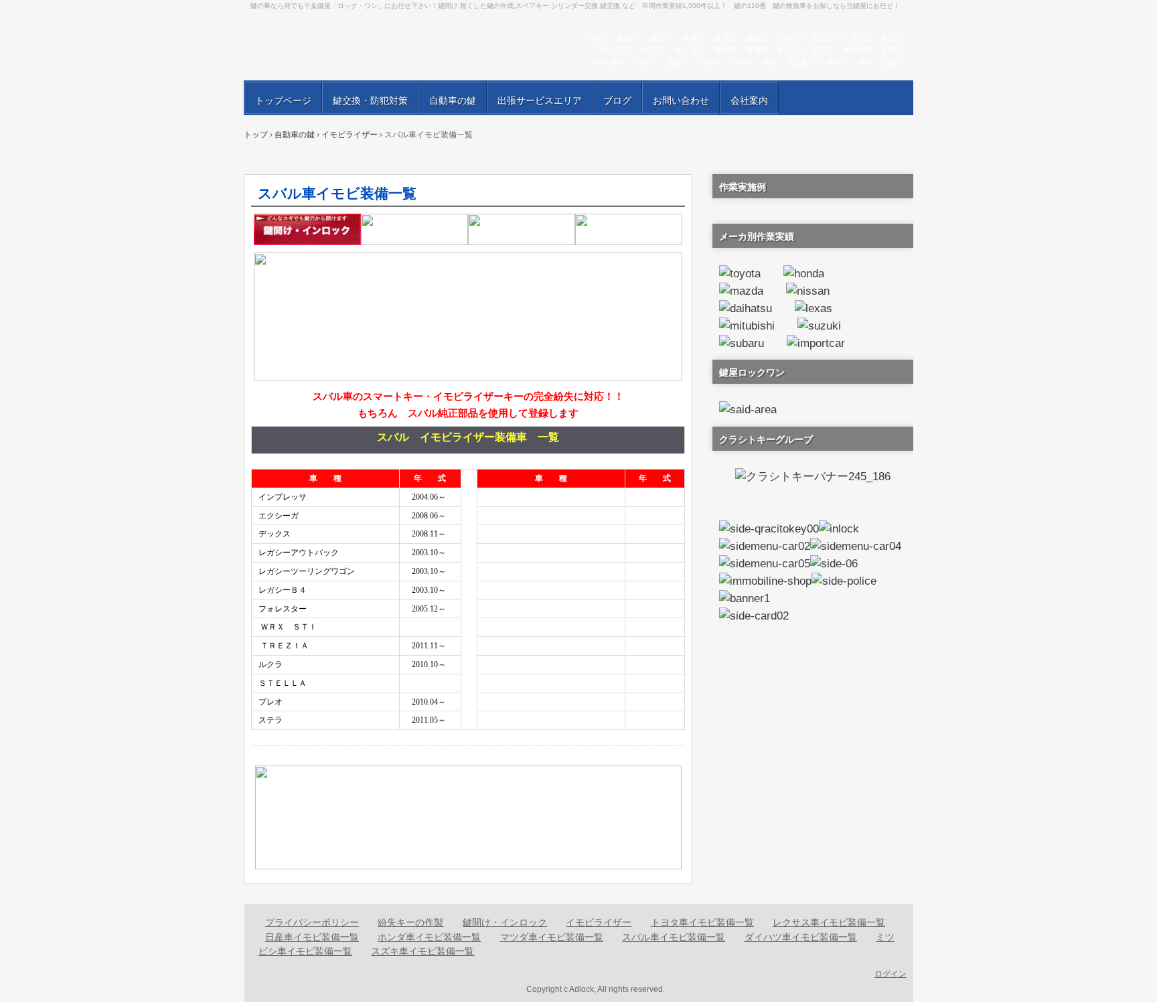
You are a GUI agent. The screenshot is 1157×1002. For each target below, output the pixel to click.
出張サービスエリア (539, 100)
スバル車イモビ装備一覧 (673, 937)
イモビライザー (598, 922)
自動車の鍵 (452, 100)
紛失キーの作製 (410, 922)
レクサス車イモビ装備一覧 (829, 922)
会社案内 (749, 100)
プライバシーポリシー (312, 922)
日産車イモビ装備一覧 (312, 937)
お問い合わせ (681, 100)
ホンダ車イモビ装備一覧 (429, 937)
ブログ (617, 100)
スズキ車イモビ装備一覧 (422, 951)
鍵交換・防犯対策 (370, 100)
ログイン (890, 974)
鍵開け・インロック (505, 922)
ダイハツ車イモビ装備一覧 (801, 937)
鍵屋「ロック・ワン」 (404, 47)
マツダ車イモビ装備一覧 (551, 937)
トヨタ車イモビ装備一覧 (702, 922)
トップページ (283, 100)
